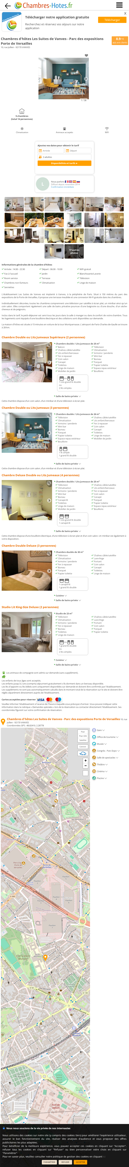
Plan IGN (83, 736)
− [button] (85, 766)
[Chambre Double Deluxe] (27, 589)
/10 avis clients (120, 40)
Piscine (100, 778)
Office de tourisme (105, 736)
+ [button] (85, 760)
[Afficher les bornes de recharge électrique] (82, 753)
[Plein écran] (85, 773)
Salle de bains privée (67, 396)
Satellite (82, 740)
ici (104, 1156)
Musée (100, 743)
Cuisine (60, 595)
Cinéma (100, 771)
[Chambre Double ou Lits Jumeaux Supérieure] (27, 381)
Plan (83, 731)
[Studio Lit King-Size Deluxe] (27, 651)
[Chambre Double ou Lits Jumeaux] (27, 451)
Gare (99, 730)
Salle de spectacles (105, 757)
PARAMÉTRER (49, 1162)
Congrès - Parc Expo (106, 750)
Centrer (82, 746)
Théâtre (100, 764)
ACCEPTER (80, 1162)
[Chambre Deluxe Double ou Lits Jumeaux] (27, 519)
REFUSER (65, 1162)
